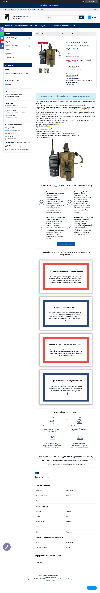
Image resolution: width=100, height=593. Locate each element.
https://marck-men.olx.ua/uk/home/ (19, 149)
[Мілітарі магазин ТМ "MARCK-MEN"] (7, 21)
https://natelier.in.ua (12, 128)
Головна (8, 26)
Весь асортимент (66, 244)
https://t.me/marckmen (23, 142)
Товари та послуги (11, 38)
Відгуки (7, 42)
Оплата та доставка (61, 26)
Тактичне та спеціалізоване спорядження (31, 26)
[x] (38, 473)
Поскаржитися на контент (52, 579)
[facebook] (36, 473)
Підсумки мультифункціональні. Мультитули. (56, 34)
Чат (93, 588)
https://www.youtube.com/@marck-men (16, 147)
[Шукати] (81, 17)
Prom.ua (59, 575)
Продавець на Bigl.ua (50, 577)
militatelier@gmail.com (13, 130)
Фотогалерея (9, 58)
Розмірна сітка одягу (12, 46)
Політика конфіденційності (67, 579)
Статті (7, 50)
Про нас (8, 54)
